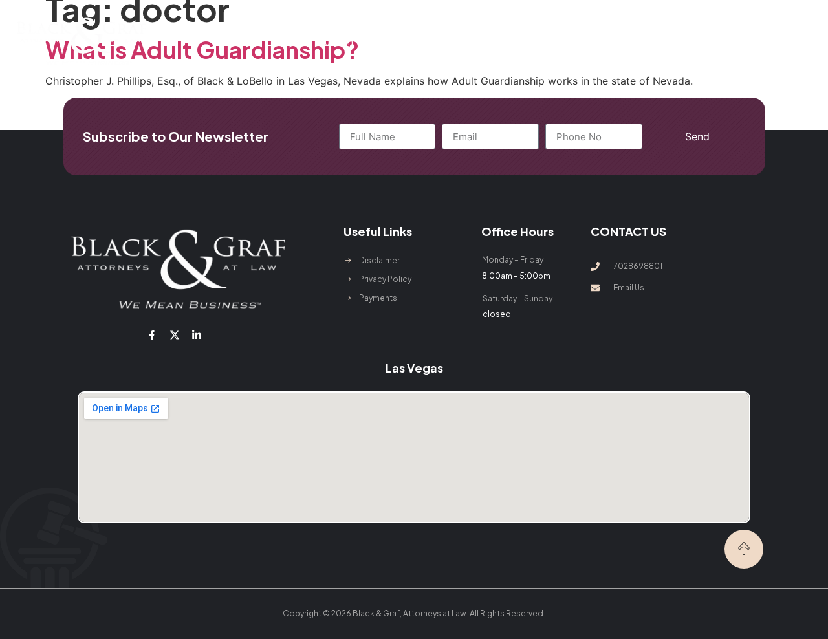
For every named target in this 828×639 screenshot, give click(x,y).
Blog (592, 41)
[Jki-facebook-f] (152, 335)
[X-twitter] (174, 335)
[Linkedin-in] (197, 335)
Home (294, 41)
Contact (630, 41)
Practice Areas (408, 41)
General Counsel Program (518, 41)
